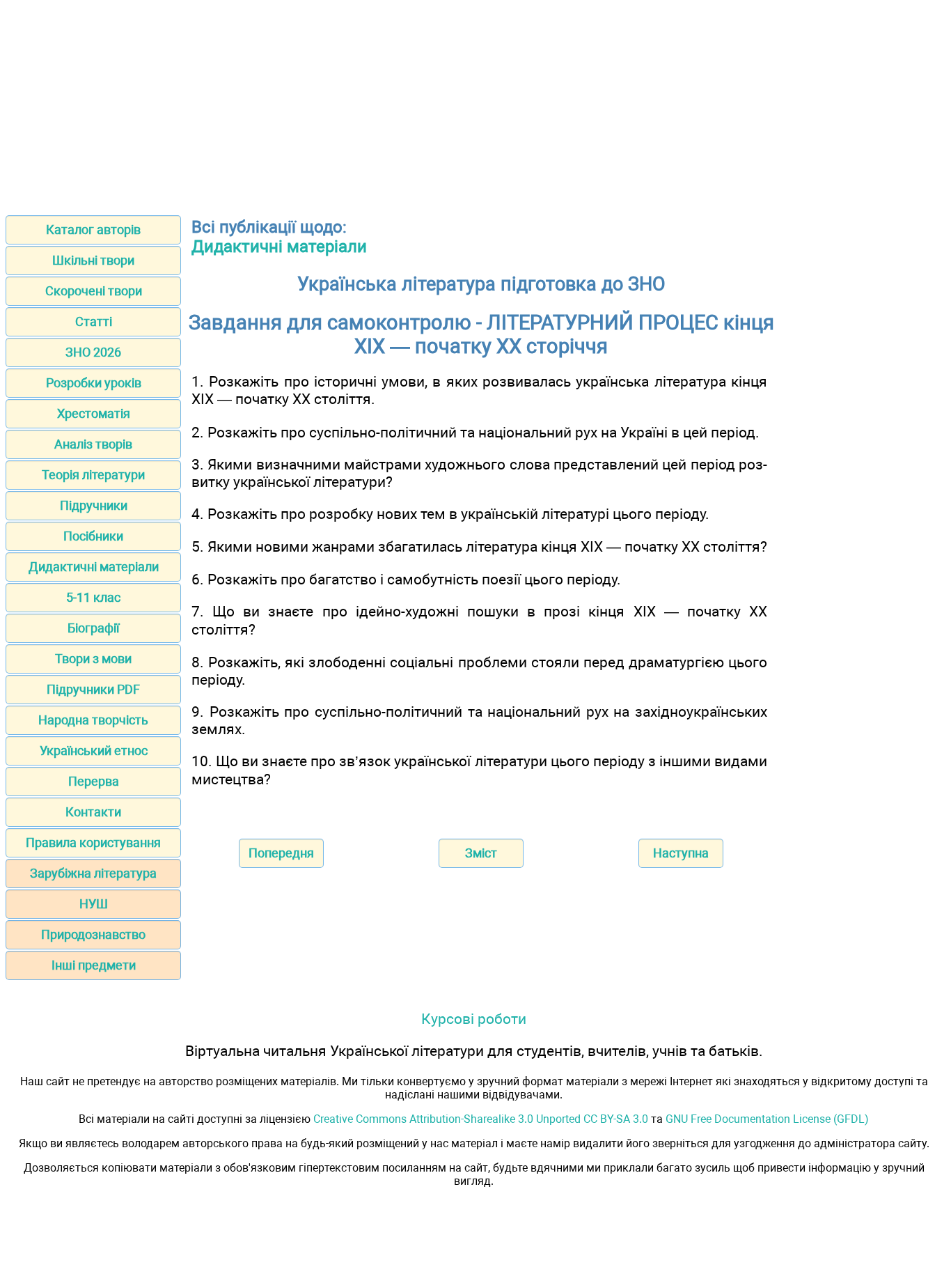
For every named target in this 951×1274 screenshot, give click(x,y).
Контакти (93, 812)
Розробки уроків (93, 382)
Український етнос (94, 750)
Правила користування (93, 842)
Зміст (481, 853)
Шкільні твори (93, 260)
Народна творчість (93, 720)
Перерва (93, 781)
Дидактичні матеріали (94, 566)
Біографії (93, 628)
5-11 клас (93, 597)
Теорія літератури (93, 474)
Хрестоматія (93, 413)
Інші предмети (94, 965)
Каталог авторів (93, 229)
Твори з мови (93, 658)
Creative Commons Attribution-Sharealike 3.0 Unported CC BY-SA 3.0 (480, 1119)
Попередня (281, 853)
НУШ (93, 903)
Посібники (93, 536)
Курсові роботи (473, 1018)
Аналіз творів (93, 444)
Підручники (93, 505)
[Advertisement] (475, 103)
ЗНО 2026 (93, 352)
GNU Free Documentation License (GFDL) (767, 1119)
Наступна (681, 853)
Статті (93, 321)
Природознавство (93, 934)
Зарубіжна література (93, 873)
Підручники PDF (93, 689)
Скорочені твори (93, 290)
